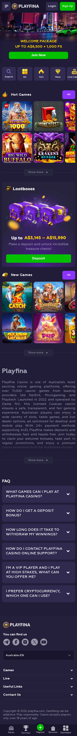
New (58, 77)
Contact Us (12, 694)
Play (17, 120)
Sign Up (67, 6)
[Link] (3, 15)
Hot (41, 77)
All (24, 77)
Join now (38, 55)
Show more (35, 172)
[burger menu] (6, 6)
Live (6, 678)
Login (52, 6)
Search (9, 77)
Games (8, 670)
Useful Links (12, 686)
